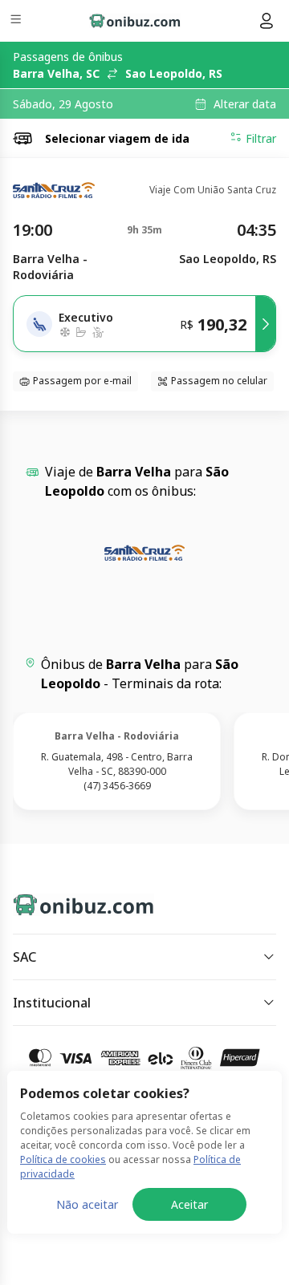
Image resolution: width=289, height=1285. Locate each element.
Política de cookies (63, 1159)
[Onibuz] (135, 21)
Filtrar (261, 138)
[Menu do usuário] (266, 20)
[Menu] (17, 21)
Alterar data (245, 104)
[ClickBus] (69, 901)
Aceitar (189, 1204)
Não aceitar (87, 1204)
